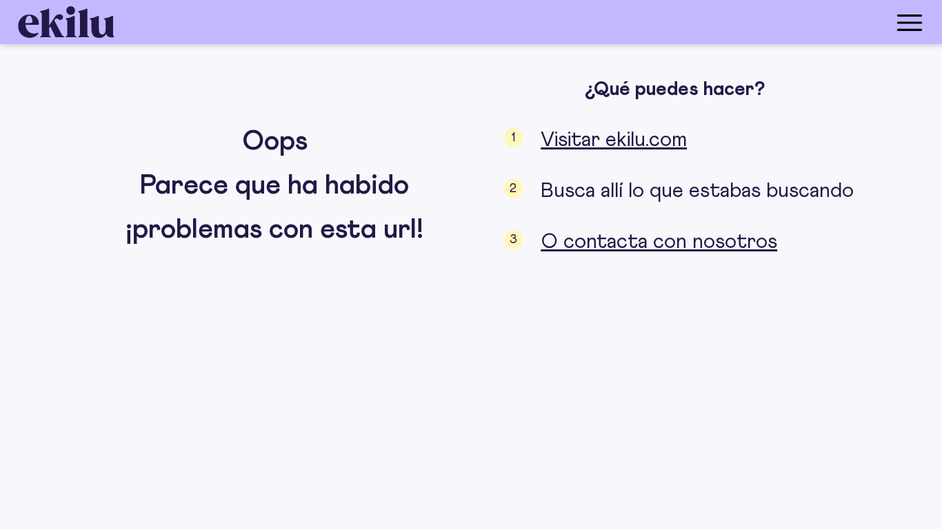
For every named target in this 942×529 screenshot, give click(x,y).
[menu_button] (526, 22)
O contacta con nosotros (659, 241)
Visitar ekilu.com (614, 139)
